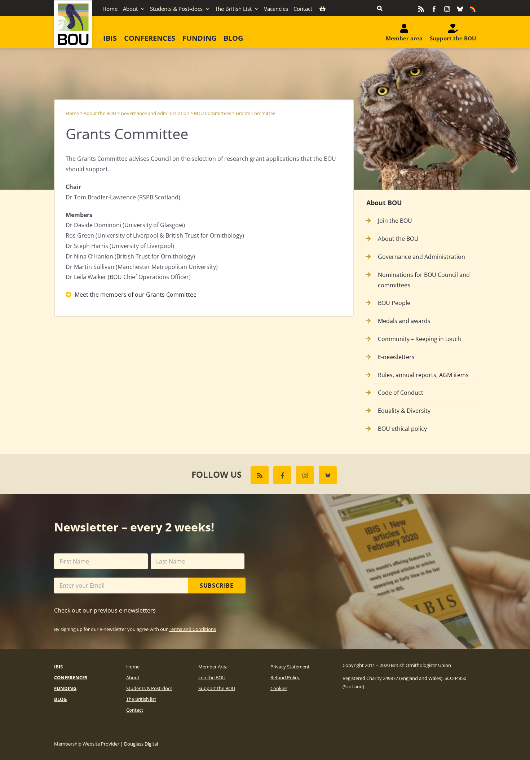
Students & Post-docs (149, 688)
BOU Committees (212, 113)
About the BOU (100, 113)
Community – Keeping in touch (419, 339)
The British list (141, 699)
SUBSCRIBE (217, 585)
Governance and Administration (155, 113)
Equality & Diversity (404, 411)
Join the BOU (395, 221)
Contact (134, 710)
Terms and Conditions (192, 629)
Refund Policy (285, 677)
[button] (379, 8)
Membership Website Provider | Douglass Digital (106, 744)
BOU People (394, 303)
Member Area (213, 666)
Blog (60, 699)
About (133, 677)
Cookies (278, 688)
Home (72, 113)
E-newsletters (396, 357)
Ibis (58, 666)
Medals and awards (404, 321)
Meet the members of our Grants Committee (134, 295)
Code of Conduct (400, 393)
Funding (65, 688)
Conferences (70, 677)
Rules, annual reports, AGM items (423, 375)
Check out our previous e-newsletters (105, 610)
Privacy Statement (290, 666)
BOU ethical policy (402, 429)
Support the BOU (216, 688)
